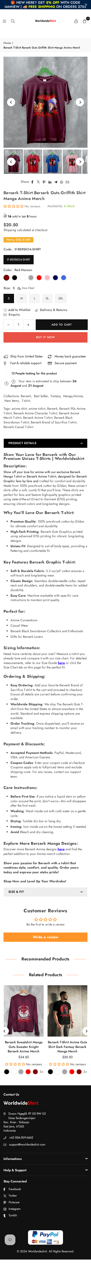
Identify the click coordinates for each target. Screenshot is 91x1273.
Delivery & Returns (53, 310)
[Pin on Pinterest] (44, 182)
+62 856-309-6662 (21, 1137)
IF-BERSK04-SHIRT (18, 259)
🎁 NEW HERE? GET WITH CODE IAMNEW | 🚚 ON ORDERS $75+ (45, 4)
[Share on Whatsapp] (61, 182)
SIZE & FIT (16, 892)
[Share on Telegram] (56, 182)
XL (47, 298)
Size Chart (27, 288)
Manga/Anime (73, 396)
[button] (84, 21)
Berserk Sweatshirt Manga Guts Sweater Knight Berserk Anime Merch (23, 1047)
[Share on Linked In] (50, 182)
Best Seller (41, 396)
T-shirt (26, 400)
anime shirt (19, 408)
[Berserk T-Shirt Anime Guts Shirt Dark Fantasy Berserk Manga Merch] (68, 1011)
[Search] (13, 21)
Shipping (10, 230)
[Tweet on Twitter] (38, 182)
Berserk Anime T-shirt (37, 417)
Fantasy (55, 396)
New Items (11, 400)
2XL (60, 298)
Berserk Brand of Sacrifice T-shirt (53, 422)
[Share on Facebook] (32, 182)
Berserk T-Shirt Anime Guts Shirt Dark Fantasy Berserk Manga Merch (67, 1047)
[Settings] (76, 21)
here (61, 663)
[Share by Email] (67, 182)
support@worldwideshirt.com (27, 1144)
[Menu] (4, 21)
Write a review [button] (45, 937)
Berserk (26, 396)
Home (7, 43)
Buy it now (45, 337)
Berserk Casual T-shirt (18, 427)
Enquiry (14, 314)
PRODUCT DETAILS (22, 443)
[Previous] (11, 102)
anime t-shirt (37, 408)
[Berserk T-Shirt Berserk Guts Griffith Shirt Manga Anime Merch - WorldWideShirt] (33, 162)
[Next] (80, 102)
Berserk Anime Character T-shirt (35, 413)
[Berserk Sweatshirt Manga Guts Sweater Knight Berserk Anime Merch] (24, 1011)
